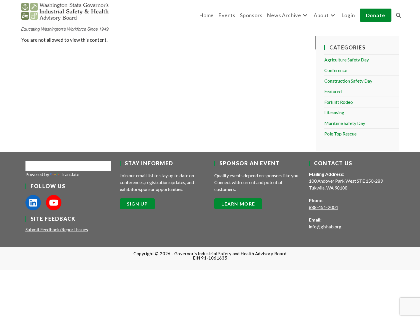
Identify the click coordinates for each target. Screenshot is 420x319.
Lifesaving (334, 112)
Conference (335, 70)
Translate (70, 174)
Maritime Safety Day (344, 123)
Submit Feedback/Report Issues (56, 229)
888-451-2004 (323, 207)
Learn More (238, 203)
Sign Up (137, 203)
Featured (333, 91)
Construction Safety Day (348, 80)
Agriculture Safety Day (346, 59)
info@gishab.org (325, 226)
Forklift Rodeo (338, 102)
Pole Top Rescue (340, 133)
